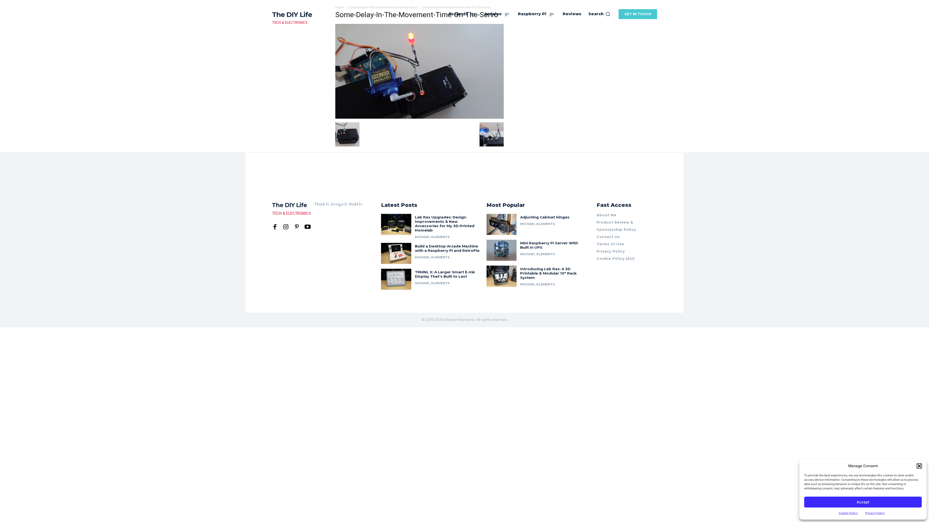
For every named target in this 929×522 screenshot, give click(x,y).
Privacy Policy (875, 513)
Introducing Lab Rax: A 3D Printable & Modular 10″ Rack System (548, 273)
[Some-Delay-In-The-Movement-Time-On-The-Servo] (419, 117)
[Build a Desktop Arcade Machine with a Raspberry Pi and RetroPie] (396, 253)
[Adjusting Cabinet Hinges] (502, 224)
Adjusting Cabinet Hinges (544, 217)
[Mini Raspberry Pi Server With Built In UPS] (502, 250)
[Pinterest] (297, 227)
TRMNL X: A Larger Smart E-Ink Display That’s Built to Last (445, 274)
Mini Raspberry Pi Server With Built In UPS (549, 245)
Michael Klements (432, 237)
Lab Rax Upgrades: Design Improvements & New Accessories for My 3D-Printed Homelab (444, 223)
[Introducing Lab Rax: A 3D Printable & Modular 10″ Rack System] (502, 276)
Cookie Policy (848, 513)
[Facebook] (275, 227)
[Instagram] (286, 227)
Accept (863, 502)
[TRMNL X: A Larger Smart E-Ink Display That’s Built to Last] (396, 279)
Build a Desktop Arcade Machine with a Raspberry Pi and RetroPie (447, 248)
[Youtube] (308, 227)
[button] (919, 466)
